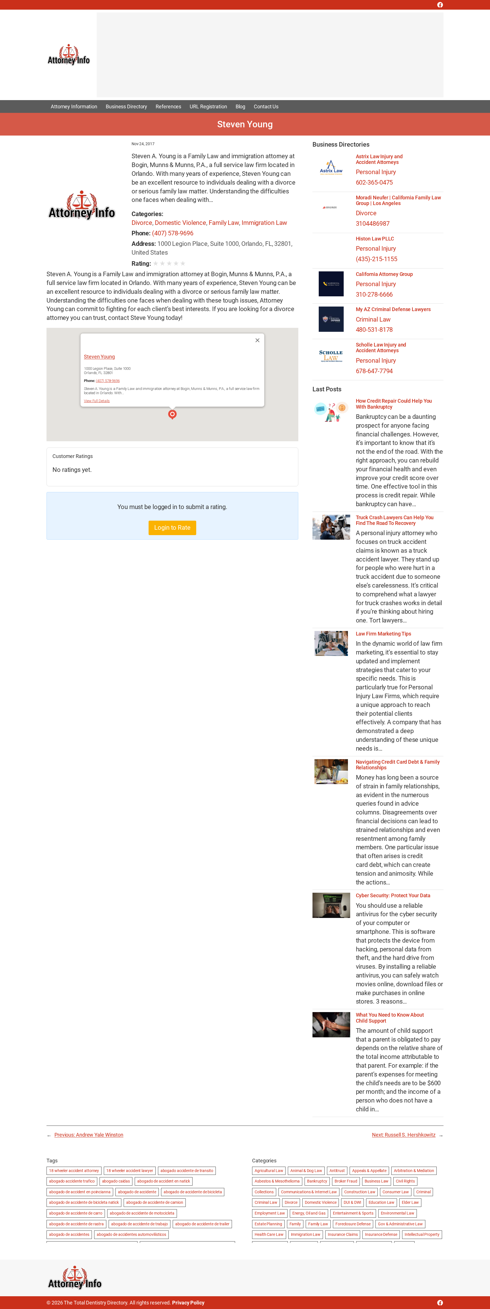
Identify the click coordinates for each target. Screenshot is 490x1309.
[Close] (257, 340)
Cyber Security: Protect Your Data (393, 895)
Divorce (142, 222)
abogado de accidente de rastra (76, 1224)
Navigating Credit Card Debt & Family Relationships (398, 764)
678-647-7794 (374, 371)
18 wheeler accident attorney (74, 1170)
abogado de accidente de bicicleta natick (84, 1202)
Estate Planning (268, 1224)
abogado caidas (116, 1181)
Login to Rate (172, 527)
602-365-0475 (374, 182)
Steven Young (99, 357)
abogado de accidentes (69, 1234)
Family (295, 1224)
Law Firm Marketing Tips (383, 634)
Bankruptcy (317, 1181)
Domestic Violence (180, 222)
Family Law (224, 222)
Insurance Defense (381, 1234)
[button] (172, 415)
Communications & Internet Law (309, 1192)
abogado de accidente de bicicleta (193, 1192)
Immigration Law (265, 222)
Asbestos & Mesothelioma (277, 1181)
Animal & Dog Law (306, 1170)
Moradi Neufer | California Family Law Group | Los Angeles (398, 200)
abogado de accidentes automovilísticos (131, 1234)
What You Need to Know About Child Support (390, 1017)
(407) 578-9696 (172, 233)
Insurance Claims (343, 1234)
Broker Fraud (346, 1181)
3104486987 (373, 223)
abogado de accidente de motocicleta (142, 1213)
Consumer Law (396, 1192)
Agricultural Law (269, 1170)
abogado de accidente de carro (75, 1213)
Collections (264, 1192)
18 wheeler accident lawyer (129, 1170)
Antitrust (337, 1170)
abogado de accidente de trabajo (139, 1224)
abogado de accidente (137, 1192)
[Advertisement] (267, 57)
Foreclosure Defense (353, 1224)
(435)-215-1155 (377, 259)
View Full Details (97, 401)
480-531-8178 (374, 329)
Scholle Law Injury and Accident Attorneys (381, 347)
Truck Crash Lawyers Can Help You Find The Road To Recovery (395, 520)
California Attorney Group (384, 274)
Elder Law (410, 1202)
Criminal (423, 1192)
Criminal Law (373, 319)
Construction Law (359, 1192)
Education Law (382, 1202)
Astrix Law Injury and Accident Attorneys (379, 159)
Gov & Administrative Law (400, 1224)
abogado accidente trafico (72, 1181)
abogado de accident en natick (163, 1181)
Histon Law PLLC (375, 239)
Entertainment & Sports (353, 1213)
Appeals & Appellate (369, 1170)
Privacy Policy (188, 1303)
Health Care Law (269, 1234)
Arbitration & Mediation (414, 1170)
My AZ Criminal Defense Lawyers (393, 309)
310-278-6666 (374, 294)
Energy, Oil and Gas (309, 1213)
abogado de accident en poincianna (80, 1192)
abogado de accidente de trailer (202, 1224)
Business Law (377, 1181)
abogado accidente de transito (186, 1170)
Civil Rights (405, 1181)
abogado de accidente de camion (154, 1202)
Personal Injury (376, 172)
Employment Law (270, 1213)
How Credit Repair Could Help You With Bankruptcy (394, 403)
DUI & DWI (352, 1202)
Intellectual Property (422, 1234)
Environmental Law (397, 1213)
